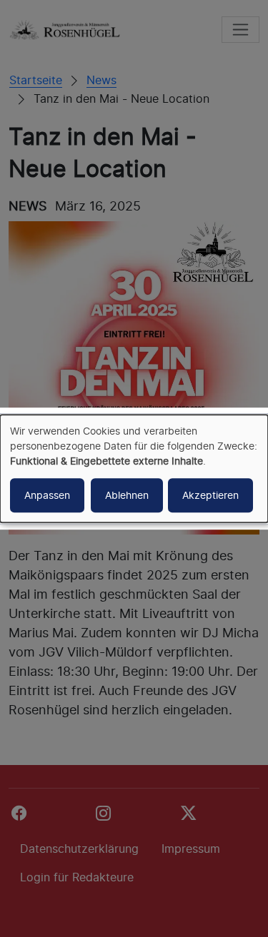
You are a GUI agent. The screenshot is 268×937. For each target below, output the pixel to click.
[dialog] (134, 469)
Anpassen (47, 495)
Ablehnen (127, 495)
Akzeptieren (210, 495)
